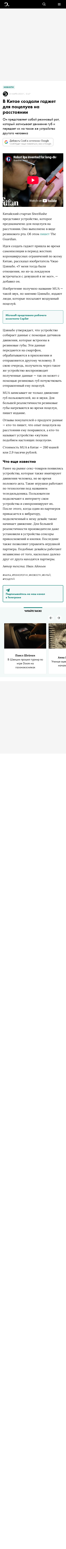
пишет (45, 234)
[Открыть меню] (59, 4)
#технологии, (20, 574)
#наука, (7, 574)
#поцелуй (9, 579)
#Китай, (46, 574)
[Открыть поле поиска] (44, 4)
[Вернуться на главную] (7, 4)
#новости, (35, 574)
